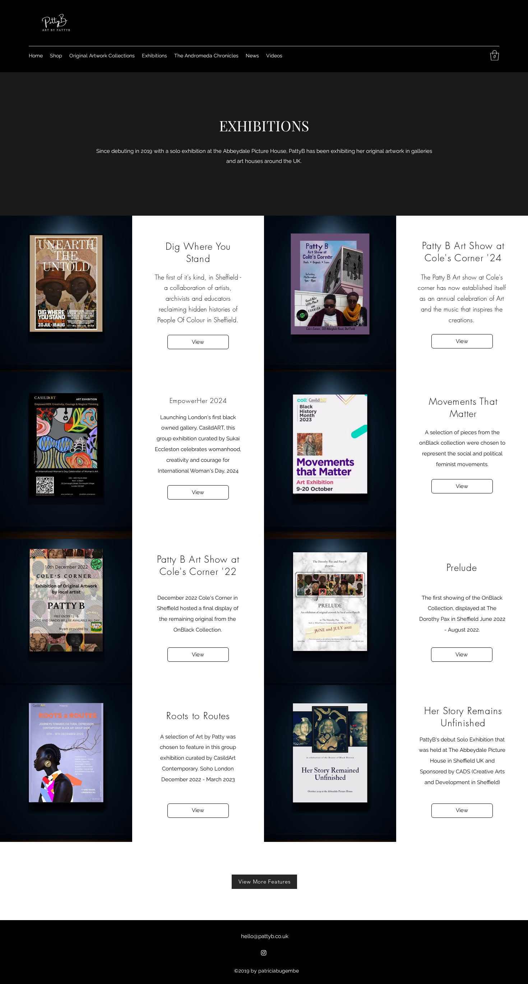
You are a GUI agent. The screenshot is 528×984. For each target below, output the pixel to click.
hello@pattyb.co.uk (264, 936)
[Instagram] (263, 952)
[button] (494, 55)
